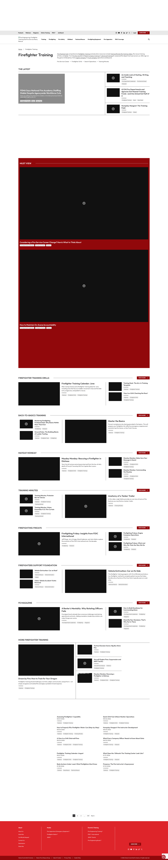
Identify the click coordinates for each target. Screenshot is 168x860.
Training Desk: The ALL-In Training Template (135, 384)
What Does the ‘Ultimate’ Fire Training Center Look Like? (123, 753)
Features (64, 395)
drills (66, 56)
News (33, 101)
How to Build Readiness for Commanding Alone (133, 609)
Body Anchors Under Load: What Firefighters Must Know (77, 764)
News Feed (38, 101)
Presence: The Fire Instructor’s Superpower (118, 764)
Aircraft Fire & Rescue (99, 665)
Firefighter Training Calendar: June (78, 383)
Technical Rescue (113, 584)
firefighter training (84, 54)
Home (20, 49)
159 (88, 816)
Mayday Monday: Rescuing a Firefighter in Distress (81, 459)
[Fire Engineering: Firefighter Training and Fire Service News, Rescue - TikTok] (127, 33)
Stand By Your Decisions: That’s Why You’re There (134, 621)
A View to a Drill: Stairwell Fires (68, 738)
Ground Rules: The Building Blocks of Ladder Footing (46, 433)
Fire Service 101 (77, 56)
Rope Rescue (66, 770)
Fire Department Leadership (128, 81)
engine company (81, 58)
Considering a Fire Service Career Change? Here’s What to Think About (50, 242)
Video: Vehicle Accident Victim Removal (45, 582)
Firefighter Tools (45, 438)
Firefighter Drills (72, 395)
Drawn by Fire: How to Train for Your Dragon (37, 678)
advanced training (107, 56)
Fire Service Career (141, 81)
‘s (62, 54)
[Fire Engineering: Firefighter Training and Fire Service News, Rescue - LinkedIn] (124, 33)
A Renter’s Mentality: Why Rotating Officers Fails (82, 609)
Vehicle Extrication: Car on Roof (46, 570)
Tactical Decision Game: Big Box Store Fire (107, 647)
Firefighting (38, 428)
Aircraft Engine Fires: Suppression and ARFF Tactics (107, 660)
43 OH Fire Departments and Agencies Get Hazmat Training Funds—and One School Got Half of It (135, 92)
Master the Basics (116, 421)
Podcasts (124, 84)
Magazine (87, 622)
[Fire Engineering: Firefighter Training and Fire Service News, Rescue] (28, 39)
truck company (92, 58)
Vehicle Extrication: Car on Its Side (124, 571)
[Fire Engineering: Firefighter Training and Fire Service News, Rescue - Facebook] (121, 33)
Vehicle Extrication (123, 584)
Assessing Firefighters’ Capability (68, 717)
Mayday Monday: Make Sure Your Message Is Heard (135, 459)
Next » (93, 816)
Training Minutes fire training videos (121, 54)
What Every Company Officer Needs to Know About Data (123, 738)
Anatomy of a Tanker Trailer (121, 496)
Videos (134, 112)
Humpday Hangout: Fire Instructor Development (120, 728)
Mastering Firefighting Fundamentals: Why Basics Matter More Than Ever (47, 422)
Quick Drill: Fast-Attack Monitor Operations (118, 717)
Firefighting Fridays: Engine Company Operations (133, 534)
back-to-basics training (92, 56)
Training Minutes (119, 505)
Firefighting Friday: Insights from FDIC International (80, 534)
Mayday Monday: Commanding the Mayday (134, 471)
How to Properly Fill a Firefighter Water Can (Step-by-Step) (78, 728)
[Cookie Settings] (163, 857)
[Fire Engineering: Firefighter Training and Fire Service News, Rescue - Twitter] (129, 33)
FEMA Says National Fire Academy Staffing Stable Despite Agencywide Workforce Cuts (40, 91)
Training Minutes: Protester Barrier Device (44, 497)
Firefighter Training (25, 101)
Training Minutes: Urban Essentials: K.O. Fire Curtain (44, 508)
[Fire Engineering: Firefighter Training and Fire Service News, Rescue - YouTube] (119, 33)
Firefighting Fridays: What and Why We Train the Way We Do (134, 544)
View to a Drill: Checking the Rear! (135, 393)
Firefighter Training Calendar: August (70, 753)
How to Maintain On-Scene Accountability (38, 325)
